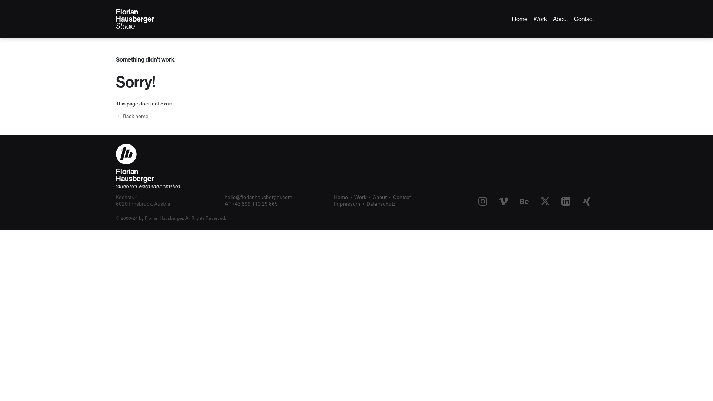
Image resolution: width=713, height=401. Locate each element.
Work (540, 19)
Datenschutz (381, 204)
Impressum (347, 204)
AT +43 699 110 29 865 (251, 204)
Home (520, 19)
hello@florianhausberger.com (258, 197)
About (560, 19)
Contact (584, 19)
